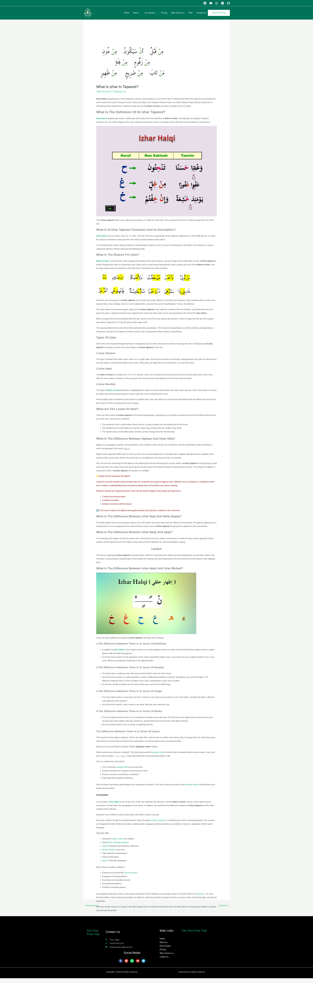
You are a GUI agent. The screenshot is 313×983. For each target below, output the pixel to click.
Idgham (153, 491)
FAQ (190, 13)
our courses (150, 13)
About (135, 13)
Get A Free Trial (219, 13)
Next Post (224, 906)
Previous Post (90, 906)
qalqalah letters (192, 785)
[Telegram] (222, 3)
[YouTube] (210, 3)
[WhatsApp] (216, 3)
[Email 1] (228, 3)
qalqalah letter (158, 752)
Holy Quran (199, 894)
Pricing (164, 13)
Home (126, 13)
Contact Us (201, 13)
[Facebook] (204, 3)
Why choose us (177, 13)
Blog (99, 92)
